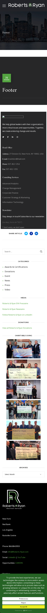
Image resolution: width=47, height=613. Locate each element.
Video (7, 289)
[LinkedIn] (12, 137)
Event (7, 276)
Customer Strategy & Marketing (16, 197)
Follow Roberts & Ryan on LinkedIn (17, 315)
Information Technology (12, 202)
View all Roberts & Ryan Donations (17, 328)
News (7, 280)
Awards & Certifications (16, 267)
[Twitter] (3, 137)
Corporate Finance (10, 193)
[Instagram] (17, 137)
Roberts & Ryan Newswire (13, 309)
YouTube (21, 557)
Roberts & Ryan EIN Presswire (15, 303)
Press (7, 285)
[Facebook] (7, 137)
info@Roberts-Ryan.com (18, 552)
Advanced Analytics (10, 183)
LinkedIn (12, 557)
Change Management (11, 188)
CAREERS (19, 563)
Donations (10, 271)
